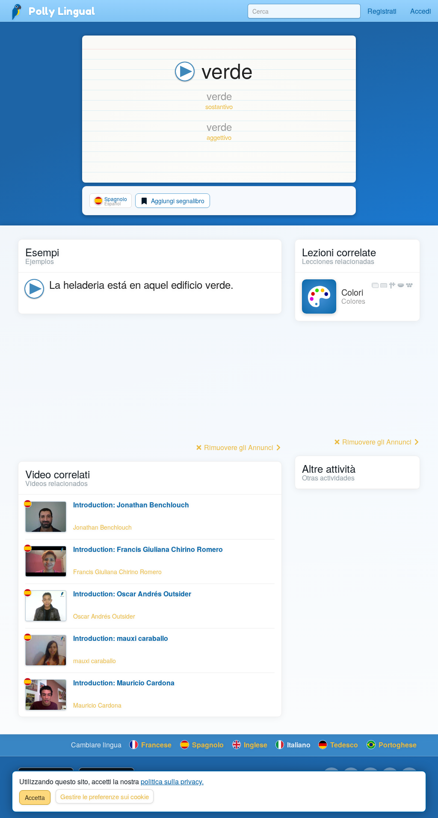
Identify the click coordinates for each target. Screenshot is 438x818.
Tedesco (343, 745)
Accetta (35, 797)
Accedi (420, 11)
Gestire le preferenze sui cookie (104, 796)
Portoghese (397, 745)
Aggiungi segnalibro (176, 200)
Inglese (254, 745)
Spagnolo (207, 745)
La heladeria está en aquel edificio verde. (141, 284)
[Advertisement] (150, 381)
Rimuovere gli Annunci (238, 447)
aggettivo (219, 137)
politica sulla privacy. (172, 781)
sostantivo (219, 106)
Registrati (382, 11)
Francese (155, 745)
